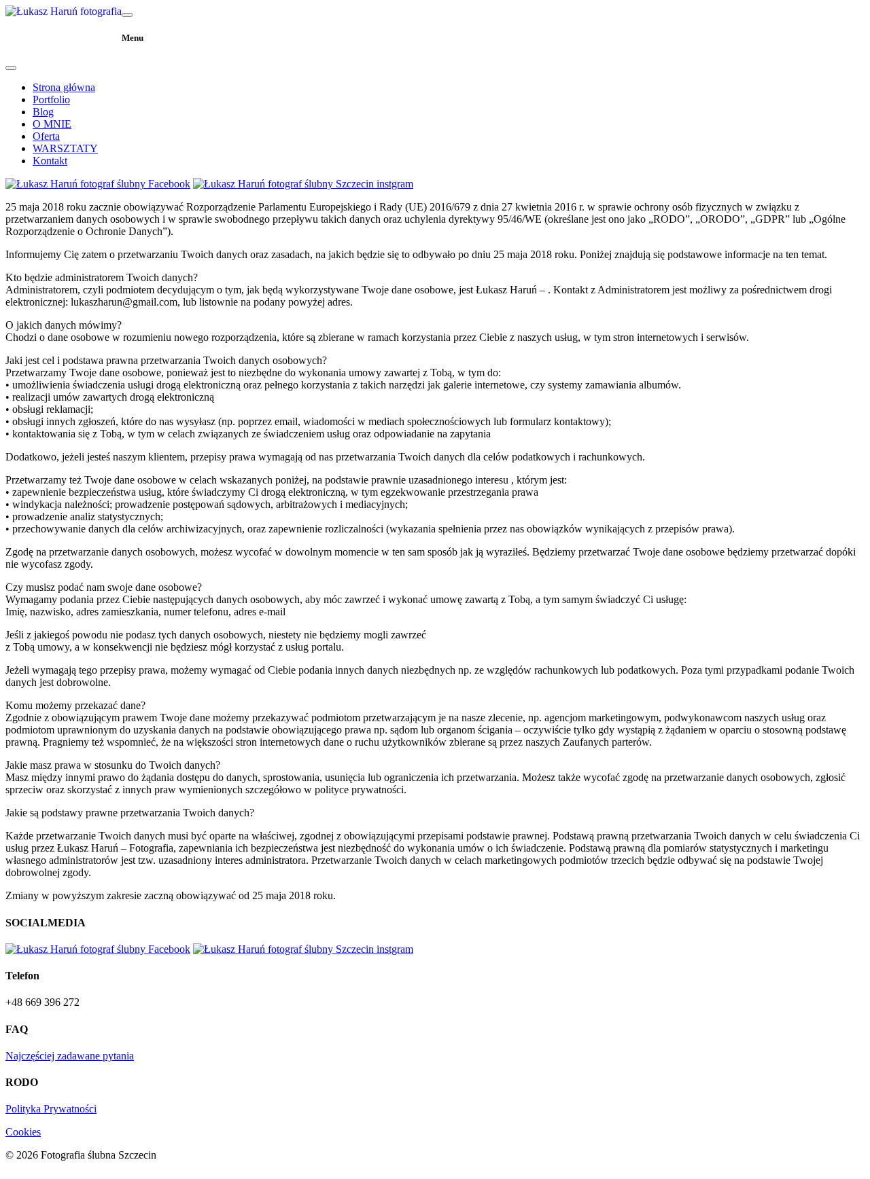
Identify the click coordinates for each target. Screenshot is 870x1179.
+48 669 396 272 (42, 1002)
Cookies (23, 1132)
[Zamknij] (10, 68)
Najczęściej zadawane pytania (69, 1056)
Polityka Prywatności (51, 1108)
